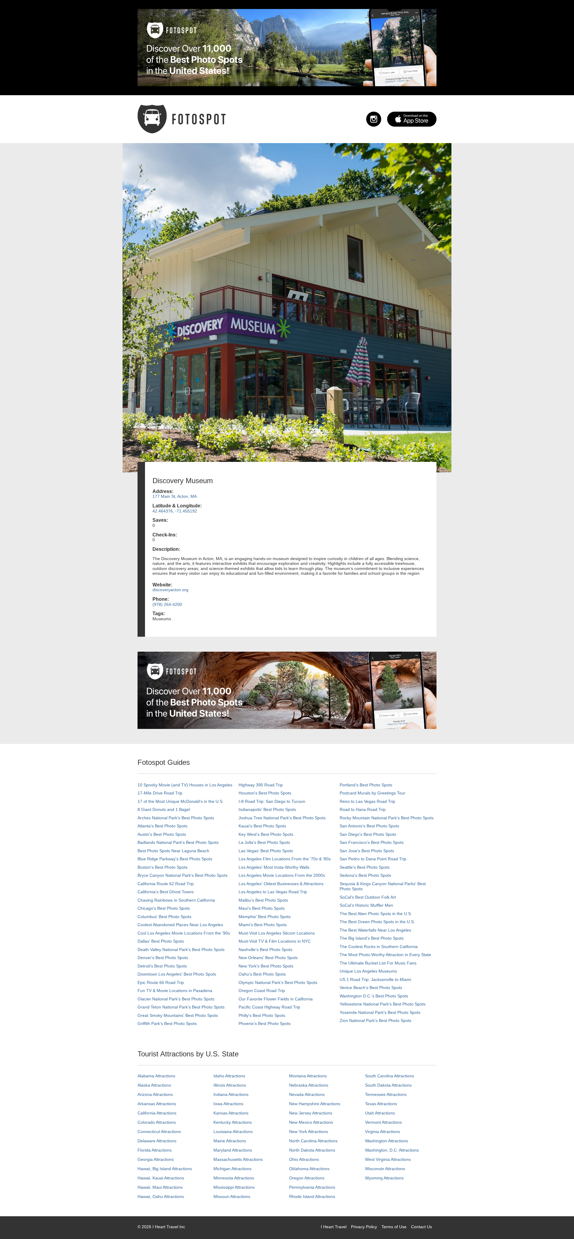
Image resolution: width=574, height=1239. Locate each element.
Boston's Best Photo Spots (162, 867)
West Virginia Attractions (388, 1159)
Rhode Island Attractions (312, 1196)
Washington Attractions (386, 1140)
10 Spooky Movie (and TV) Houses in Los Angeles (185, 784)
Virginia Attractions (382, 1131)
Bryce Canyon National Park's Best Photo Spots (183, 875)
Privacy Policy (364, 1226)
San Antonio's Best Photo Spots (369, 826)
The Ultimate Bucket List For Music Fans (378, 963)
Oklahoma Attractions (309, 1168)
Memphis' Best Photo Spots (265, 916)
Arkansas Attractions (157, 1103)
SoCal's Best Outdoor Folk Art (368, 897)
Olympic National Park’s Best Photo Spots (278, 982)
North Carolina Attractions (313, 1140)
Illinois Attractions (229, 1085)
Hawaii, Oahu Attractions (161, 1196)
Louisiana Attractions (233, 1131)
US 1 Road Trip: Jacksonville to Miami (375, 979)
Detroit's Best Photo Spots (162, 966)
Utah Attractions (380, 1113)
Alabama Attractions (156, 1075)
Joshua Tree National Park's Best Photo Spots (282, 817)
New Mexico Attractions (311, 1122)
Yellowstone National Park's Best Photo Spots (382, 1004)
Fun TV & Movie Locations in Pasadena (175, 990)
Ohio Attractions (304, 1159)
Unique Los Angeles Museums (368, 971)
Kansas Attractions (230, 1113)
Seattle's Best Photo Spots (365, 867)
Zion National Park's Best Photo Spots (375, 1020)
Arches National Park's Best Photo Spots (176, 817)
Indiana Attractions (230, 1094)
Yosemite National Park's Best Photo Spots (380, 1012)
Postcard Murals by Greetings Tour (372, 793)
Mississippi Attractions (234, 1187)
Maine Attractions (229, 1140)
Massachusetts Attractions (238, 1159)
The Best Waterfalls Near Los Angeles (375, 930)
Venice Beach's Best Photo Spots (371, 987)
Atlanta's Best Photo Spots (162, 826)
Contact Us (421, 1226)
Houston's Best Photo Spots (265, 793)
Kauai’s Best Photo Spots (262, 826)
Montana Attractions (308, 1075)
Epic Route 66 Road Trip (161, 982)
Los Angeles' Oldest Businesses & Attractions (281, 883)
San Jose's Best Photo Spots (367, 850)
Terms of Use (394, 1226)
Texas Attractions (381, 1103)
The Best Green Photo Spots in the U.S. (377, 921)
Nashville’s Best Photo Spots (265, 949)
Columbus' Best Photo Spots (164, 916)
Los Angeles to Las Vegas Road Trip (273, 891)
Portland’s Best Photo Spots (366, 784)
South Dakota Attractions (388, 1085)
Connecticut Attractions (159, 1131)
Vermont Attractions (383, 1122)
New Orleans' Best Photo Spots (268, 957)
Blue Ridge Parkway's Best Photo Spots (175, 858)
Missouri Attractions (231, 1196)
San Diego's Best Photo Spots (368, 834)
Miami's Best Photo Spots (263, 924)
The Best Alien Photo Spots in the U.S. (376, 913)
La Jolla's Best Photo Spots (264, 842)
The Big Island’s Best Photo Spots (372, 938)
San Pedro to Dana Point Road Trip (373, 858)
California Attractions (157, 1113)
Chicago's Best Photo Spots (164, 908)
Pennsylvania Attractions (312, 1187)
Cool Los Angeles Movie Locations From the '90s (184, 933)
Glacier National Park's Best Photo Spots (176, 999)
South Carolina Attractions (389, 1075)
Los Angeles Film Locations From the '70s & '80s (285, 858)
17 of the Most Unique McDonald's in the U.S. (181, 801)
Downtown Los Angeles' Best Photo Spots (177, 974)
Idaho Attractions (229, 1075)
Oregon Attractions (306, 1178)
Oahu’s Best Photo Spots (262, 974)
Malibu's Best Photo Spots (263, 900)
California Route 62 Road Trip (166, 883)
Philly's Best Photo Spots (262, 1015)
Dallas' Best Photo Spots (161, 941)
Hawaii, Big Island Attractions (165, 1168)
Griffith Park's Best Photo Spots (167, 1023)
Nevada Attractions (307, 1094)
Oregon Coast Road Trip (262, 990)
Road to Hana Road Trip (363, 809)
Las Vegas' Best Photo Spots (266, 850)
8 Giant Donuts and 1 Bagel (164, 809)
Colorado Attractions (157, 1122)
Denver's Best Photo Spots (163, 957)
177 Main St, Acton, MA (174, 496)
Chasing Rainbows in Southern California (176, 900)
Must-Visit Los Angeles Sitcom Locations (277, 933)
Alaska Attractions (154, 1085)
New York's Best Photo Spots (266, 966)
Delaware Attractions (157, 1140)
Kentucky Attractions (232, 1122)
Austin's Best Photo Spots (162, 834)
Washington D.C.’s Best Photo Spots (374, 996)
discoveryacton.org (170, 589)
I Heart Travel (333, 1226)
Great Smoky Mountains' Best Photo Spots (178, 1015)
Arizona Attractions (155, 1094)
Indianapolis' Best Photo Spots (267, 809)
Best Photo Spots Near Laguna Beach (173, 850)
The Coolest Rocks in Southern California (379, 946)
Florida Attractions (155, 1150)
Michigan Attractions (232, 1168)
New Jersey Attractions (310, 1113)
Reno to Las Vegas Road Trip (367, 801)
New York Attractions (308, 1131)
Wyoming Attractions (384, 1178)
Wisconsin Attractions (385, 1168)
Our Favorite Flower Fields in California (276, 999)
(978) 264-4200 (167, 604)
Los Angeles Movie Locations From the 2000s (282, 875)
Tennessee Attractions (386, 1094)
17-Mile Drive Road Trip (160, 793)
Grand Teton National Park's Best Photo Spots (181, 1007)
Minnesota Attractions (233, 1178)
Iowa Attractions (228, 1103)
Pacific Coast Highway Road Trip (269, 1007)
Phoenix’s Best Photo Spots (265, 1023)
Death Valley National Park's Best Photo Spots (181, 949)
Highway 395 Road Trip (261, 784)
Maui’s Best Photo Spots (262, 908)
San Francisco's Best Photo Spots (372, 842)
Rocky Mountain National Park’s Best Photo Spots (386, 817)
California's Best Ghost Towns (166, 891)
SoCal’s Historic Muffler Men (366, 905)
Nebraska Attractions (308, 1085)
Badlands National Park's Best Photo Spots (178, 842)
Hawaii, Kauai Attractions (161, 1178)
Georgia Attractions (156, 1159)
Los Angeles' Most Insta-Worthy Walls (274, 867)
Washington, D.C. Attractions (392, 1150)
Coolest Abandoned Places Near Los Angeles (180, 924)
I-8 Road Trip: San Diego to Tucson (272, 801)
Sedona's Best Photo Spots (365, 875)
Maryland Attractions (232, 1150)
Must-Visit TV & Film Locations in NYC (275, 941)
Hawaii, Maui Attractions (160, 1187)
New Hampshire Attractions (314, 1103)
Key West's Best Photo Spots (266, 834)
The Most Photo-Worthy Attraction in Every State (385, 954)
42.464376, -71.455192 (174, 511)
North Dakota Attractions (312, 1150)
